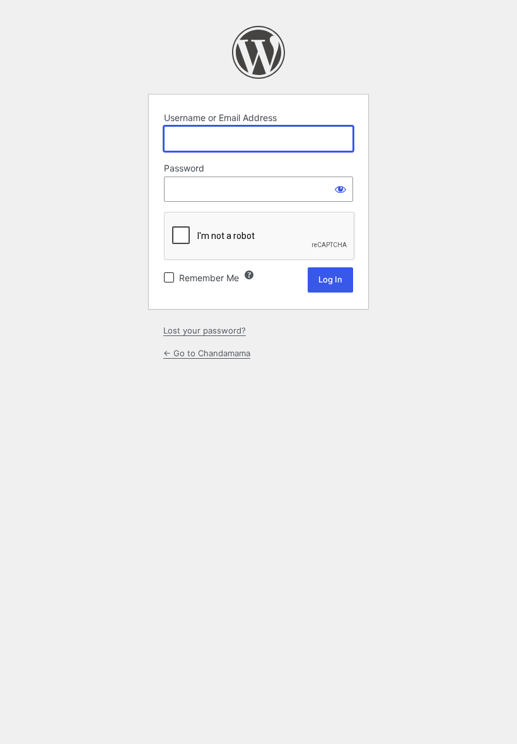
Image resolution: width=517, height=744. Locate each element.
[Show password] (340, 189)
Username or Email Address (220, 117)
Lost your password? (204, 330)
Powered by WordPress (258, 52)
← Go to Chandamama (206, 353)
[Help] (249, 274)
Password (184, 168)
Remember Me (209, 277)
